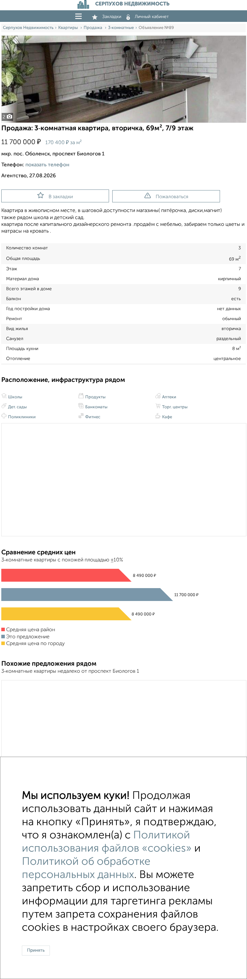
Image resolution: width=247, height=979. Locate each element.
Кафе (166, 417)
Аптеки (168, 397)
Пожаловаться (172, 196)
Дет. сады (17, 407)
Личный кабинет (152, 16)
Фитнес (92, 417)
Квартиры (68, 28)
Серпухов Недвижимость (28, 28)
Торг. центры (174, 407)
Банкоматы (95, 407)
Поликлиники (21, 417)
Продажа (93, 28)
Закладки (111, 16)
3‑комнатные (121, 28)
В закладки (61, 196)
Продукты (94, 397)
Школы (14, 397)
